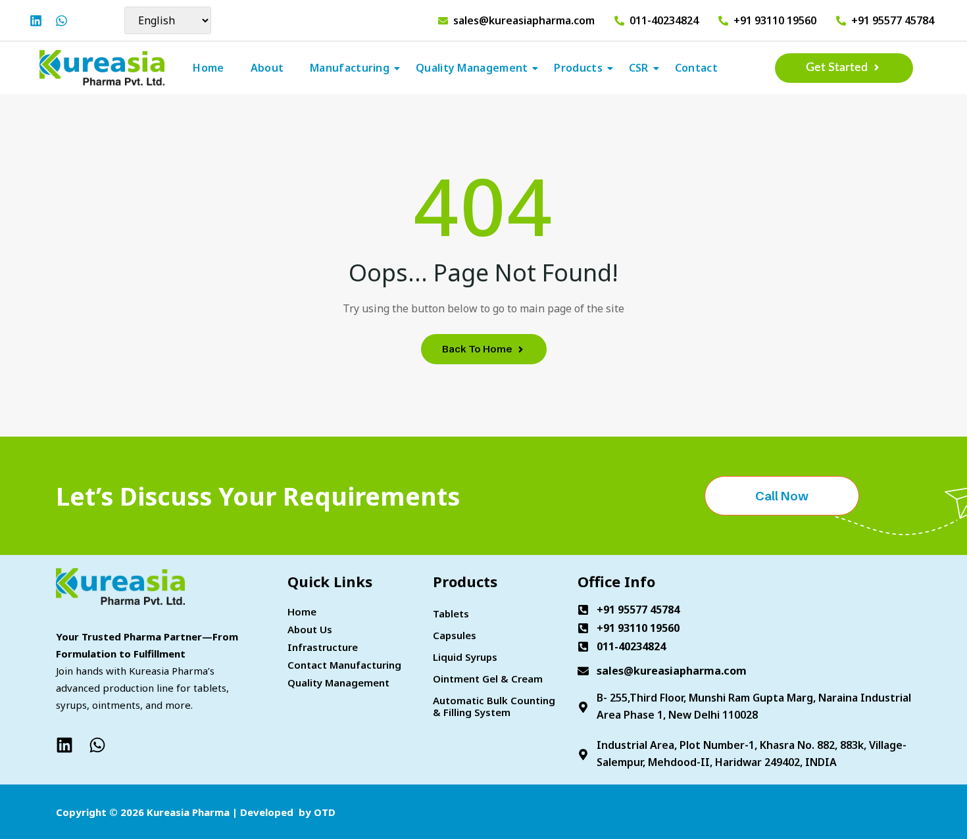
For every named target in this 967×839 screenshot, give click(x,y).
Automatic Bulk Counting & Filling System (494, 706)
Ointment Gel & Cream (488, 678)
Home (208, 67)
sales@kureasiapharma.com (524, 20)
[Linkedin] (36, 20)
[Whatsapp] (61, 20)
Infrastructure (322, 647)
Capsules (454, 635)
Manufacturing (349, 67)
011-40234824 (664, 20)
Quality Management (472, 67)
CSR (639, 67)
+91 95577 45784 (892, 20)
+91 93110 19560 (774, 20)
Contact (696, 67)
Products (578, 67)
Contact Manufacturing (344, 665)
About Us (309, 629)
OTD (324, 812)
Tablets (451, 613)
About (267, 67)
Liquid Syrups (465, 657)
